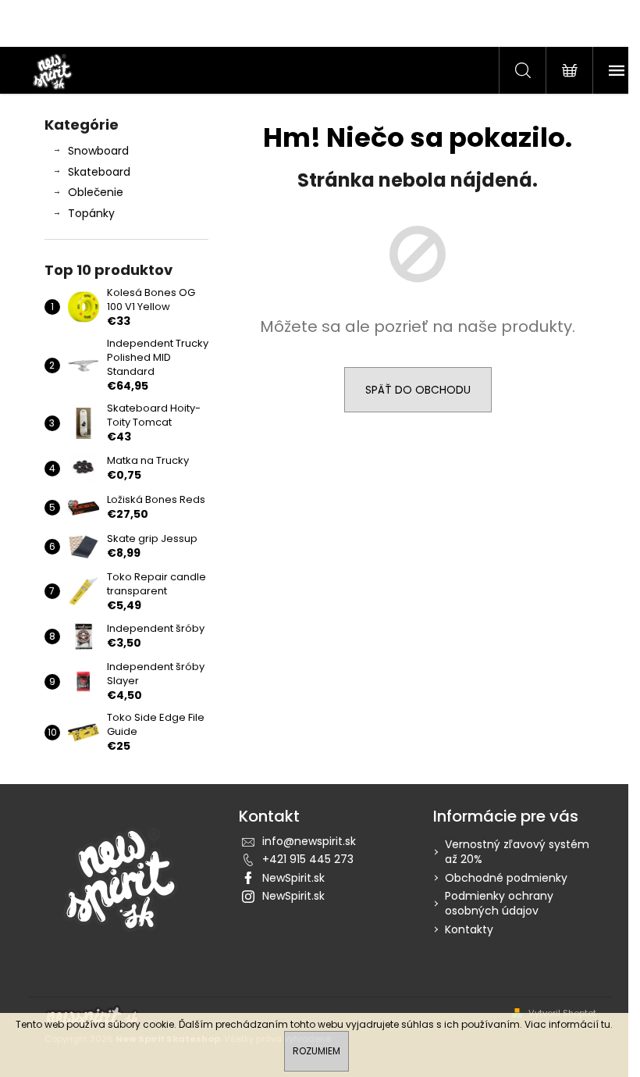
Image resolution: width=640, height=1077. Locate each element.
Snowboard (98, 151)
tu (605, 1024)
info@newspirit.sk (309, 841)
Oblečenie (95, 192)
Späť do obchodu (418, 390)
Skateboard (99, 172)
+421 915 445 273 (308, 859)
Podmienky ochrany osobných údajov (499, 903)
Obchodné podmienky (506, 878)
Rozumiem (316, 1050)
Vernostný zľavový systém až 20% (517, 851)
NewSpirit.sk (293, 878)
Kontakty (469, 929)
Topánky (91, 213)
